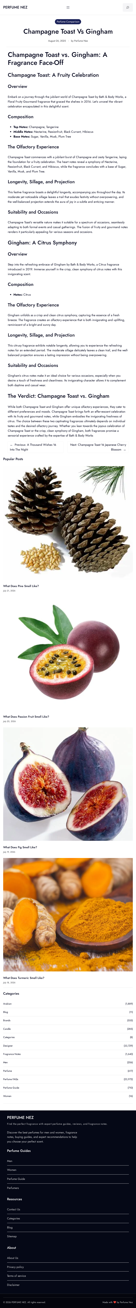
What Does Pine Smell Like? (21, 586)
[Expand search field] (128, 7)
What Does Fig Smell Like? (20, 847)
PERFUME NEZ (15, 7)
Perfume (7, 1071)
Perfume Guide (11, 1087)
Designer (8, 1045)
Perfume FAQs (10, 1079)
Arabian (7, 1003)
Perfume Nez (81, 41)
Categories (9, 1037)
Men (5, 1062)
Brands (6, 1020)
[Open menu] (68, 7)
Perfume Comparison (68, 21)
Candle (7, 1029)
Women (7, 1096)
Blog (5, 1012)
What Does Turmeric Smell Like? (23, 978)
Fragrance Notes (12, 1054)
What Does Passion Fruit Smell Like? (26, 717)
